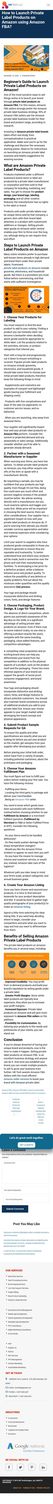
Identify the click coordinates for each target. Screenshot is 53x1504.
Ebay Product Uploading (17, 1296)
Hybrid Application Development (20, 1318)
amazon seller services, (10, 1093)
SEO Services (13, 1356)
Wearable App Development (18, 1322)
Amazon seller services (16, 1079)
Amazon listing (22, 906)
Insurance (12, 1434)
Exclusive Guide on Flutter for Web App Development (16, 1105)
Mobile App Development (17, 1314)
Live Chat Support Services (18, 1288)
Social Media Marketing (17, 1367)
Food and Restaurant (16, 1422)
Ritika (32, 75)
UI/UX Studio (13, 1334)
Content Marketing (15, 1363)
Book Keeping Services (16, 1284)
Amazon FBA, (7, 1090)
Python (11, 1352)
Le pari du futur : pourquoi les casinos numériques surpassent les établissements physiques (23, 1252)
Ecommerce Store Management (20, 1310)
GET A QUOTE (26, 1145)
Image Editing (13, 1292)
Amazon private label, (36, 1090)
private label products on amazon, (33, 1093)
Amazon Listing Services (17, 1300)
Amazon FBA (22, 799)
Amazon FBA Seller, (20, 1090)
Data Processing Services (17, 1280)
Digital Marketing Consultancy (19, 1330)
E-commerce (13, 1418)
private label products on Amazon (22, 268)
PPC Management (15, 1360)
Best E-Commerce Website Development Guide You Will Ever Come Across (41, 1112)
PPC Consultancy (14, 1326)
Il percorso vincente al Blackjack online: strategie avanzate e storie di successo (26, 1233)
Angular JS (12, 1348)
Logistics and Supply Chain (18, 1430)
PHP (9, 1344)
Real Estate (12, 1426)
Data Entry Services (15, 1276)
